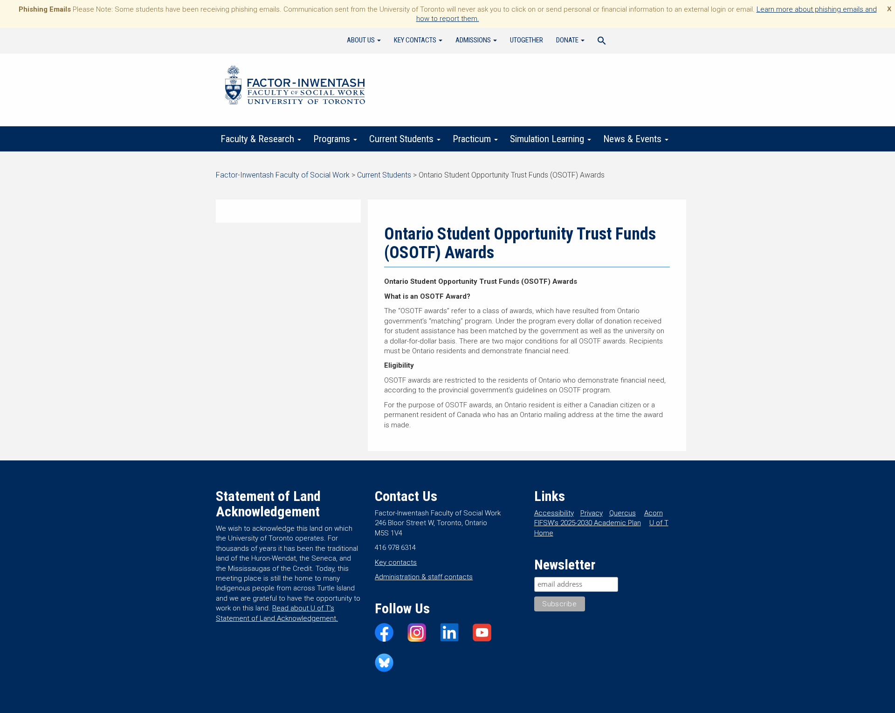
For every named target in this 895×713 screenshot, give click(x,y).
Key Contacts (416, 40)
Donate (568, 40)
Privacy (591, 513)
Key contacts (396, 562)
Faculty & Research (258, 138)
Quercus (622, 513)
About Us (361, 40)
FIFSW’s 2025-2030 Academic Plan (587, 523)
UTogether (526, 40)
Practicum (473, 138)
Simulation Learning (548, 138)
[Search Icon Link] (602, 42)
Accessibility (554, 513)
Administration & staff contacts (424, 577)
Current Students (402, 138)
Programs (332, 138)
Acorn (653, 513)
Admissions (473, 40)
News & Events (633, 138)
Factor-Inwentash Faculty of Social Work (295, 87)
